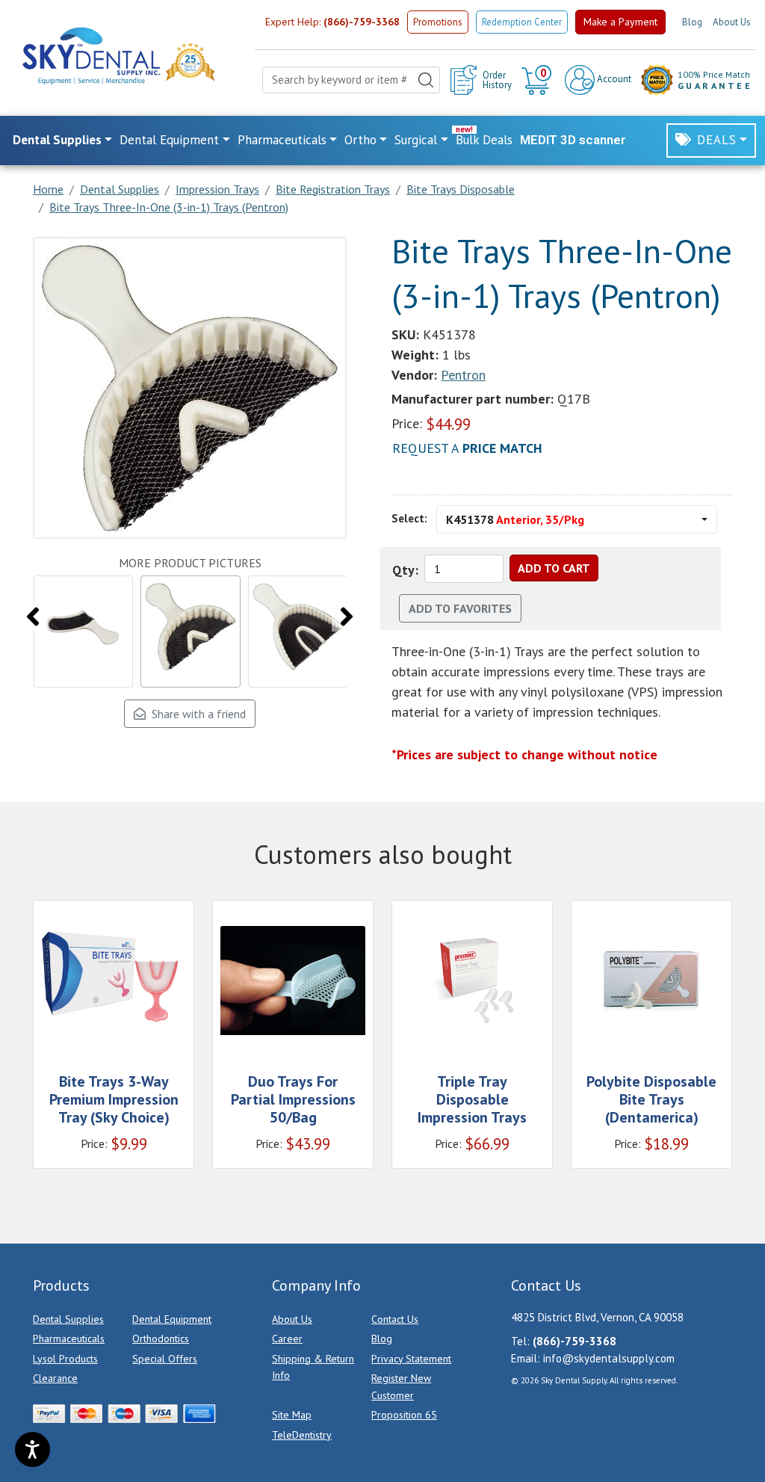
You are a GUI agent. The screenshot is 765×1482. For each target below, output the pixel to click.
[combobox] (351, 80)
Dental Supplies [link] (57, 140)
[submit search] (426, 80)
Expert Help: (332, 21)
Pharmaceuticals (69, 1338)
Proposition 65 (404, 1414)
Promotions (437, 22)
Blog (692, 22)
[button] (538, 80)
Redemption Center (522, 22)
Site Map (292, 1414)
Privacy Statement (411, 1358)
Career (287, 1338)
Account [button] (613, 78)
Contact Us (394, 1319)
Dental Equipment (171, 1319)
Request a (467, 448)
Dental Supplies (68, 1319)
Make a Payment (620, 21)
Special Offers (164, 1358)
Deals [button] (717, 140)
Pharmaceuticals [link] (282, 140)
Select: (409, 518)
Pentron (463, 374)
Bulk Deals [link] (484, 140)
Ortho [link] (360, 140)
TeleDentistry (302, 1435)
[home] (90, 55)
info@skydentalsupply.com (609, 1358)
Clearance (55, 1378)
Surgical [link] (415, 140)
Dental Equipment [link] (169, 140)
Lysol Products (65, 1358)
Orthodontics (160, 1338)
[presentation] (33, 617)
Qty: (405, 569)
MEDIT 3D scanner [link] (573, 139)
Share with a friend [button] (196, 713)
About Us (732, 22)
